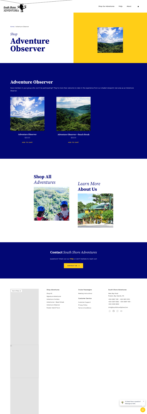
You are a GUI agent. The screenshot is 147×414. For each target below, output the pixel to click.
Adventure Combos (53, 299)
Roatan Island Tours (53, 308)
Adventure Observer (53, 305)
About (129, 6)
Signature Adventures (54, 296)
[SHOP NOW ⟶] (51, 204)
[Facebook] (113, 311)
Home (12, 26)
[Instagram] (117, 311)
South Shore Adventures (117, 290)
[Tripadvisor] (121, 311)
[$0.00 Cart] (138, 6)
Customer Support (84, 302)
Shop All (49, 293)
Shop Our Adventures (106, 6)
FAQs (120, 6)
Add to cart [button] (27, 142)
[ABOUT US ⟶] (95, 211)
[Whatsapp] (109, 311)
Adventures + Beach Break (55, 302)
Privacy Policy (82, 305)
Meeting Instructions (85, 293)
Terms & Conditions (84, 308)
